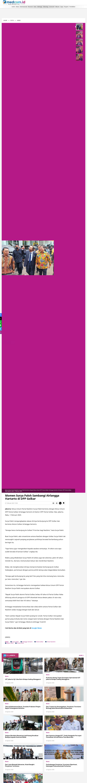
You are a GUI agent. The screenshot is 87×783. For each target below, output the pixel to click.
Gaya (61, 6)
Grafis (13, 6)
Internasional (23, 6)
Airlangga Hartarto (27, 641)
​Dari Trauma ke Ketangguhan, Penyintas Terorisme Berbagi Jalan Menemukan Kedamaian (63, 707)
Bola (35, 6)
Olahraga (39, 6)
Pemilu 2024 (20, 643)
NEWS (19, 20)
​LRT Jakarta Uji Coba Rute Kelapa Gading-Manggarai (23, 679)
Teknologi (45, 6)
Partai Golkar (39, 641)
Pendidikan (72, 6)
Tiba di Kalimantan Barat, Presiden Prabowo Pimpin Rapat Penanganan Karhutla (22, 707)
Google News (37, 628)
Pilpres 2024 (9, 643)
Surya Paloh (15, 641)
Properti (66, 6)
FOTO (12, 20)
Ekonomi (30, 6)
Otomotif (51, 6)
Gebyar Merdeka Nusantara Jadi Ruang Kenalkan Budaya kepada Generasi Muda (21, 736)
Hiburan (57, 6)
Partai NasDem (50, 641)
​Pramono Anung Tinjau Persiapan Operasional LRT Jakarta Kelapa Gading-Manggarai (63, 678)
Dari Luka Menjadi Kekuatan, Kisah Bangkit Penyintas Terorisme (19, 765)
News (17, 6)
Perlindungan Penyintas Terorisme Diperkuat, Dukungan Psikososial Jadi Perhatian (61, 765)
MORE (81, 655)
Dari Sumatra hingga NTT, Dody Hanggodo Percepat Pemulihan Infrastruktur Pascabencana (63, 736)
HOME (5, 20)
